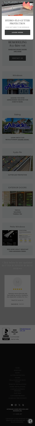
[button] (30, 421)
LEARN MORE (17, 32)
